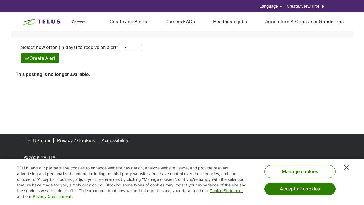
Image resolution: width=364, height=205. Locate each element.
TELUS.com (37, 140)
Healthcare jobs (230, 21)
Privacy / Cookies (76, 140)
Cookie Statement (226, 190)
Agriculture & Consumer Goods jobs (304, 21)
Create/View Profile (305, 6)
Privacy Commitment (52, 196)
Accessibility (115, 140)
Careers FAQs (180, 21)
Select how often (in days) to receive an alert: (69, 47)
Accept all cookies (300, 189)
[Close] (346, 167)
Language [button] (269, 6)
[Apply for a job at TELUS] (56, 21)
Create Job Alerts (128, 21)
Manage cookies (300, 171)
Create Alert (41, 58)
